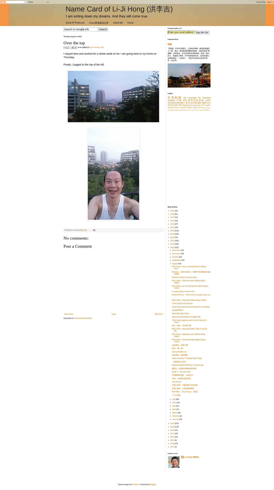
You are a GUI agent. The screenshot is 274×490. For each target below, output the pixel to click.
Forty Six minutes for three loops (184, 277)
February (176, 416)
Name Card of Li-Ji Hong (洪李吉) (119, 9)
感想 (199, 103)
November (176, 254)
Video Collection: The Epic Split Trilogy (187, 358)
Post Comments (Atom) (83, 318)
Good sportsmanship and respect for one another (191, 307)
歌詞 (195, 103)
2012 (172, 430)
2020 (172, 231)
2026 (172, 211)
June (174, 403)
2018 (172, 237)
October (175, 257)
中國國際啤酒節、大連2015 (182, 375)
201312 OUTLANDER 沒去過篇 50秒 (186, 317)
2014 (172, 424)
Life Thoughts (205, 105)
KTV (185, 100)
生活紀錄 (175, 97)
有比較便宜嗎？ (178, 310)
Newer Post (68, 314)
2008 (172, 444)
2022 (172, 224)
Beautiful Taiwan (173, 107)
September (176, 260)
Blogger (153, 484)
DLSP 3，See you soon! (181, 372)
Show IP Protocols (75, 23)
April (174, 409)
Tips (180, 105)
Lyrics (207, 100)
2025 (172, 214)
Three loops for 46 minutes (182, 303)
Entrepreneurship (195, 105)
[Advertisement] (113, 344)
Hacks (175, 105)
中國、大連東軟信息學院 (181, 378)
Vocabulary (177, 110)
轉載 (178, 103)
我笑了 (183, 103)
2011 (172, 434)
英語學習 (206, 110)
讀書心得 (196, 107)
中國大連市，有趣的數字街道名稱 (185, 385)
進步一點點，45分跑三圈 (181, 326)
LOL (190, 110)
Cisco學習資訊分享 (99, 23)
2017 (172, 241)
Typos (201, 110)
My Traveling (94, 47)
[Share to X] (70, 47)
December (176, 250)
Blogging (185, 105)
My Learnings (190, 98)
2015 (172, 247)
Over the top (176, 382)
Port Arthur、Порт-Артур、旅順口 (185, 392)
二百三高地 (176, 395)
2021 (172, 227)
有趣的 (204, 103)
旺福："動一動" (177, 348)
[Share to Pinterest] (75, 47)
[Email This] (64, 47)
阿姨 (170, 44)
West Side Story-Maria (180, 313)
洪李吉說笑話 (196, 100)
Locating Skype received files (183, 291)
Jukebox (171, 100)
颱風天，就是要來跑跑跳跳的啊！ (185, 368)
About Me (118, 23)
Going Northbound (179, 352)
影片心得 (189, 103)
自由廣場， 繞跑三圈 (180, 345)
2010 (172, 437)
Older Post (159, 314)
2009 (172, 440)
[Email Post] (93, 230)
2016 (172, 244)
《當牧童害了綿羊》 (179, 362)
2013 (172, 427)
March (175, 413)
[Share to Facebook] (72, 47)
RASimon (135, 484)
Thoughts (183, 107)
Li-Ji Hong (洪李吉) (191, 457)
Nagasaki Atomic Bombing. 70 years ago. (188, 365)
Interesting (172, 103)
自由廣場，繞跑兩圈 (179, 355)
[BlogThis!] (67, 47)
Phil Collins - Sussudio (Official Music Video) (189, 300)
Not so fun (195, 110)
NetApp (202, 107)
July (174, 399)
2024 (172, 217)
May (174, 406)
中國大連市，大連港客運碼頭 (183, 388)
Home (130, 23)
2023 (172, 221)
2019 (172, 234)
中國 (101, 47)
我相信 (189, 107)
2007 (172, 447)
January (175, 419)
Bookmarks (184, 110)
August (175, 264)
